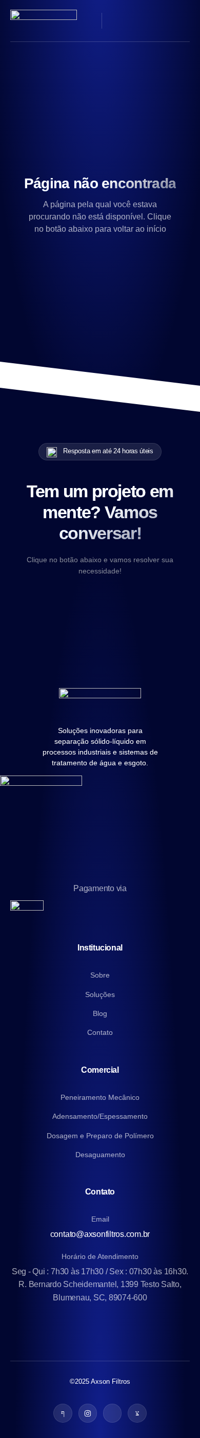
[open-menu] (183, 21)
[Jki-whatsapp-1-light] (137, 1413)
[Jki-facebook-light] (62, 1413)
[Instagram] (87, 1413)
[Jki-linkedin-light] (112, 1413)
